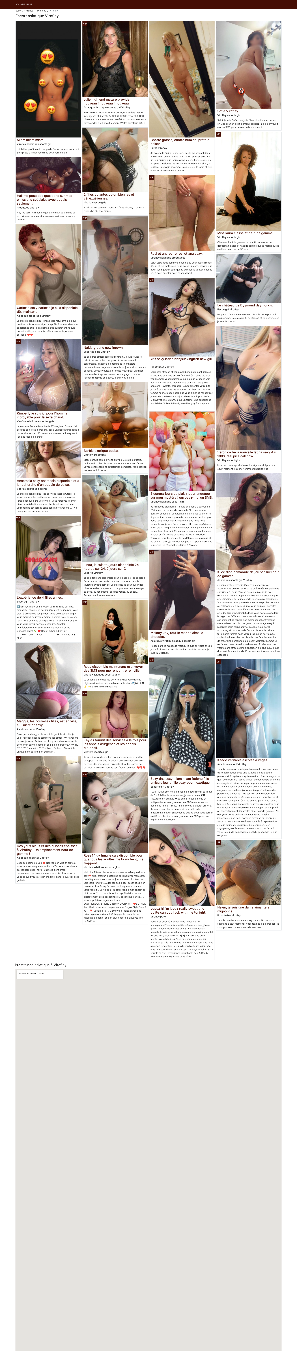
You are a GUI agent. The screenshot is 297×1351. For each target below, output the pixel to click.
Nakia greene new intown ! (104, 348)
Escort (19, 10)
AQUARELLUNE (23, 4)
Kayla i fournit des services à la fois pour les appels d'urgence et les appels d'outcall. (115, 744)
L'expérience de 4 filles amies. (40, 597)
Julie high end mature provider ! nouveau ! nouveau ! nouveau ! (108, 101)
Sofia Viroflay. (228, 111)
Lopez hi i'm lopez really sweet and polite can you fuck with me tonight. (178, 910)
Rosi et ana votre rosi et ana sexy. (177, 253)
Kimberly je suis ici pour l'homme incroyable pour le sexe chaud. (42, 415)
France (29, 10)
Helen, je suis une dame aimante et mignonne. (244, 909)
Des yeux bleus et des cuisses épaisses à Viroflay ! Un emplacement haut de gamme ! (47, 850)
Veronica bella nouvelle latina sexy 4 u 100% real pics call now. (246, 454)
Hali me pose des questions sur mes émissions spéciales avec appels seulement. (44, 199)
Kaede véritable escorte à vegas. (242, 760)
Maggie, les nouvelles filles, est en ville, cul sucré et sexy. (47, 723)
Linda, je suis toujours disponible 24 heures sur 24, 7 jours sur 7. (111, 567)
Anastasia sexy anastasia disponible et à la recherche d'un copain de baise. (48, 483)
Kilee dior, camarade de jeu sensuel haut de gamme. (248, 574)
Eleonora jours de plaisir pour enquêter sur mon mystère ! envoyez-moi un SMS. (182, 495)
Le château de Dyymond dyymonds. (245, 305)
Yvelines (41, 10)
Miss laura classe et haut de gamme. (245, 233)
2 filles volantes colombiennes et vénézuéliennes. (109, 196)
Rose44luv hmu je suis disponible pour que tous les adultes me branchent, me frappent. (113, 859)
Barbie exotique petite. (101, 451)
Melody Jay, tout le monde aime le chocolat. (177, 635)
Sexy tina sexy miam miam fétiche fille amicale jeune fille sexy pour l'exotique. (181, 780)
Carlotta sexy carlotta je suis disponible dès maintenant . (47, 310)
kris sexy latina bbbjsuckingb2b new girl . (181, 361)
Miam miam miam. (30, 140)
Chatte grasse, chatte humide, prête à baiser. (180, 142)
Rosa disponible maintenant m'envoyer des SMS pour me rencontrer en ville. (113, 668)
